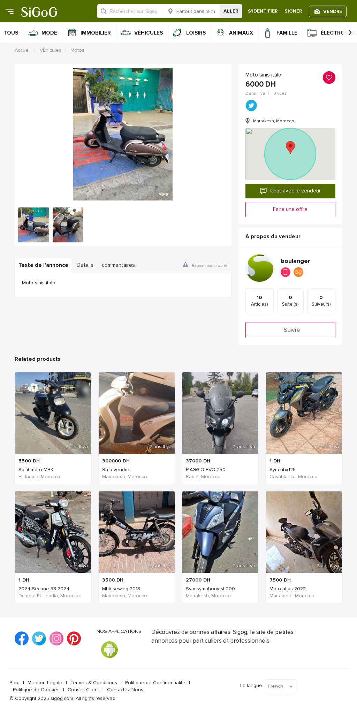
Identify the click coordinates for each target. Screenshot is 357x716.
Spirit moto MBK (35, 470)
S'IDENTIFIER (263, 11)
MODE (49, 33)
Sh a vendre (115, 470)
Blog (14, 683)
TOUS (10, 33)
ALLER (230, 11)
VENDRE (332, 11)
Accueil (23, 50)
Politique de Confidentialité (155, 683)
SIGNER (293, 11)
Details (85, 265)
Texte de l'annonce (43, 265)
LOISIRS (196, 33)
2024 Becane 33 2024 (43, 589)
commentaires (118, 265)
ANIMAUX (241, 33)
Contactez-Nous (125, 690)
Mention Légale (45, 683)
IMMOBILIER (96, 33)
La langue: (251, 685)
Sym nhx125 (282, 470)
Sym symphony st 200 (210, 589)
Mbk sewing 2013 (121, 589)
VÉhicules (50, 50)
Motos (77, 50)
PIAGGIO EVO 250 (206, 470)
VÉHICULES (148, 33)
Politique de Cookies (36, 690)
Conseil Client (83, 690)
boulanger (295, 261)
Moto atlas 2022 (287, 589)
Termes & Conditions (93, 683)
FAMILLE (286, 33)
